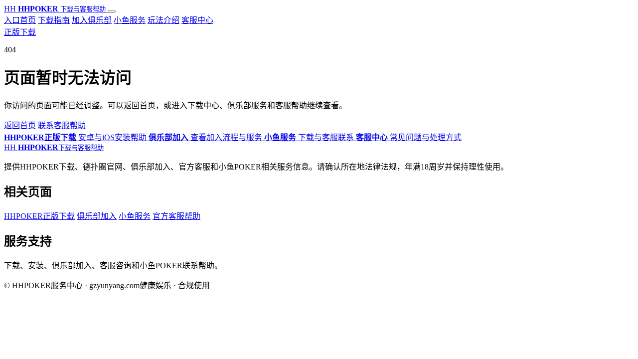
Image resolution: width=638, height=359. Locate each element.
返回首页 (20, 125)
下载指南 (54, 20)
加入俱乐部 (92, 20)
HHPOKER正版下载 (39, 216)
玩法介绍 (163, 20)
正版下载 (20, 32)
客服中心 (197, 20)
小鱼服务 (130, 20)
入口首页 (20, 20)
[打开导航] (112, 11)
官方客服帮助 (176, 216)
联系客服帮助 (62, 125)
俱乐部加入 (97, 216)
